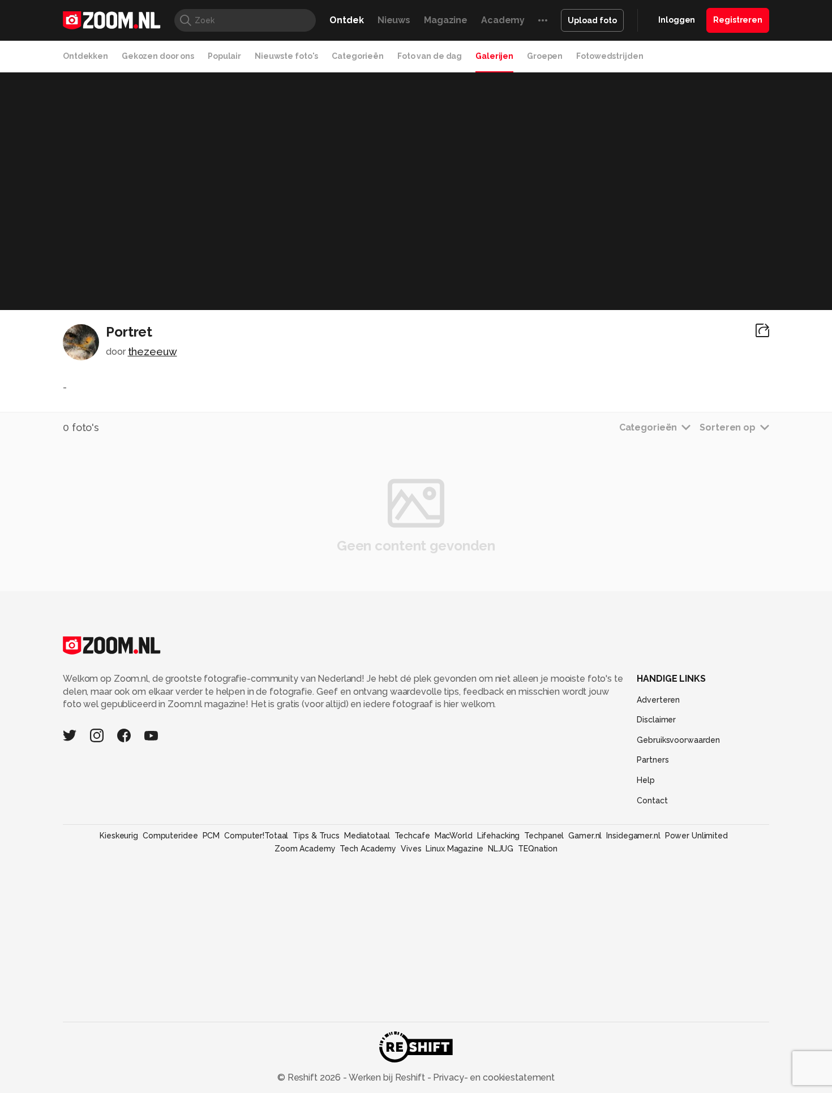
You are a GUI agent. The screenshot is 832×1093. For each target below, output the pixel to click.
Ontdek (346, 20)
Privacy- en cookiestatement (493, 1077)
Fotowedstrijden (609, 56)
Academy (503, 20)
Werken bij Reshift (387, 1077)
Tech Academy (368, 848)
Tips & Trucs (316, 835)
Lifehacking (498, 835)
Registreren (737, 19)
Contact (652, 800)
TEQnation (537, 848)
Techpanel (544, 835)
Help (646, 780)
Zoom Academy (305, 848)
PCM (211, 835)
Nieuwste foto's (286, 56)
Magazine (446, 20)
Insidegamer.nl (633, 835)
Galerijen (494, 56)
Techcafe (412, 835)
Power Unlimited (696, 835)
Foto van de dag (429, 56)
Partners (652, 759)
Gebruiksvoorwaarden (678, 740)
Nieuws (394, 20)
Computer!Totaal (256, 835)
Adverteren (658, 699)
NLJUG (500, 848)
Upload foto (592, 20)
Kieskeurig (119, 835)
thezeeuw (152, 352)
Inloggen (676, 19)
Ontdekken (85, 56)
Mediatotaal (367, 835)
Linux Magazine (454, 848)
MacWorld (454, 835)
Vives (411, 848)
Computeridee (170, 835)
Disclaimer (656, 719)
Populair (224, 56)
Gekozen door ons (158, 56)
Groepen (545, 56)
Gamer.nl (585, 835)
